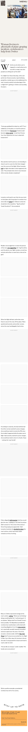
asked (10, 201)
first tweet (13, 130)
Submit (23, 722)
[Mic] (3, 3)
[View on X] (14, 150)
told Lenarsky (13, 520)
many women (21, 627)
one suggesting (11, 248)
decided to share (18, 529)
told (2, 168)
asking (11, 616)
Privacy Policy (4, 724)
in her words (9, 133)
